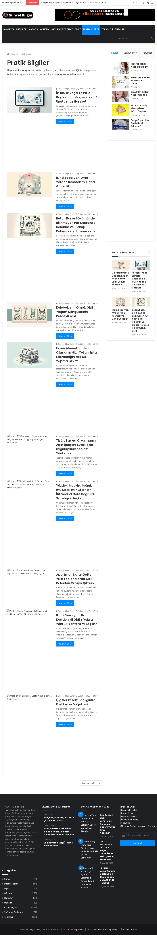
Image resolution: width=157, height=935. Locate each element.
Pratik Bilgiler (91, 29)
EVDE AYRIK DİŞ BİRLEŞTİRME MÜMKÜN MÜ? (139, 108)
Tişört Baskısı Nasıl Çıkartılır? (139, 65)
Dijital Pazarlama (128, 816)
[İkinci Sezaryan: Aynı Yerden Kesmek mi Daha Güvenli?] (29, 184)
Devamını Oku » (65, 121)
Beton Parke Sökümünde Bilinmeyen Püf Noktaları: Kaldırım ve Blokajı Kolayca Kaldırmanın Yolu (76, 224)
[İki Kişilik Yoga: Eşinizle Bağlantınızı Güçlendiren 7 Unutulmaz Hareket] (29, 100)
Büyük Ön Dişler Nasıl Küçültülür (139, 93)
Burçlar (119, 29)
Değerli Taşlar (11, 884)
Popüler (114, 52)
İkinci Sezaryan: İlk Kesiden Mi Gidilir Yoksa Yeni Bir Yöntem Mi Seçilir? (76, 619)
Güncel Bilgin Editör (66, 89)
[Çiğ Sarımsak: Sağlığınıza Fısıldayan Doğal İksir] (29, 707)
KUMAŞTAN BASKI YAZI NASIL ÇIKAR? (140, 80)
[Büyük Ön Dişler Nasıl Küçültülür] (120, 96)
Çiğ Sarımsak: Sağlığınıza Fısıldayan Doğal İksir (76, 702)
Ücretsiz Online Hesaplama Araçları (138, 826)
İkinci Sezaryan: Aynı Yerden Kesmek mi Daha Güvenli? (75, 182)
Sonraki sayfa (88, 783)
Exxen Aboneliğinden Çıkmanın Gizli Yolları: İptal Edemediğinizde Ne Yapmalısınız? (77, 354)
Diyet (78, 29)
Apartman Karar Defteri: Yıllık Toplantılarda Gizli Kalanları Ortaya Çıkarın (75, 578)
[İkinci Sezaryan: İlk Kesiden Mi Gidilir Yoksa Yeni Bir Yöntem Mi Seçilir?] (29, 622)
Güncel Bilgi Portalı (75, 929)
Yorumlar (147, 52)
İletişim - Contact (129, 929)
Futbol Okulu (127, 813)
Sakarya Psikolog (129, 810)
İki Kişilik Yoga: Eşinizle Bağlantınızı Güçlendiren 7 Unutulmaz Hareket (76, 97)
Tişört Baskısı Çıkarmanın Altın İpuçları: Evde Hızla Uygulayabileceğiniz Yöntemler (76, 446)
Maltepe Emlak (128, 807)
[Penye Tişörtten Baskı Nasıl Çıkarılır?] (120, 124)
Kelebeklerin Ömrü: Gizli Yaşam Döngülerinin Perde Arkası (74, 311)
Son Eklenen (130, 52)
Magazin (33, 29)
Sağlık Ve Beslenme (62, 29)
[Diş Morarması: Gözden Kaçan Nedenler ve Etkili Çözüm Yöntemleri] (121, 265)
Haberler (21, 29)
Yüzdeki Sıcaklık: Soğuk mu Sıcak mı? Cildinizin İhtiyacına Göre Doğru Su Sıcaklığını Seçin (75, 491)
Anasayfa (8, 29)
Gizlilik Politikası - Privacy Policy (102, 929)
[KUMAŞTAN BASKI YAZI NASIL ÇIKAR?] (120, 82)
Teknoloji (107, 29)
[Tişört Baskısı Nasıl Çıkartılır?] (120, 68)
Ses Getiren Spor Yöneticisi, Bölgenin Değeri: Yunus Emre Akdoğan (107, 824)
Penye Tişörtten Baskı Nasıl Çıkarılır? (140, 123)
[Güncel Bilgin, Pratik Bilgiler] (17, 15)
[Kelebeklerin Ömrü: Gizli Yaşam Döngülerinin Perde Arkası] (29, 314)
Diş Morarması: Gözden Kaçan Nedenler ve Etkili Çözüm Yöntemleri (120, 278)
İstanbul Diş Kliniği (129, 819)
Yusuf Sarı (126, 823)
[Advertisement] (52, 145)
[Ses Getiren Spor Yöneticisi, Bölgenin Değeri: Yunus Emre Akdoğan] (89, 823)
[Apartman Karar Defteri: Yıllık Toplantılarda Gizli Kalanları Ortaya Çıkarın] (29, 581)
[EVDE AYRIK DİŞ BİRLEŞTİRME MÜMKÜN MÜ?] (120, 110)
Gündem (44, 29)
